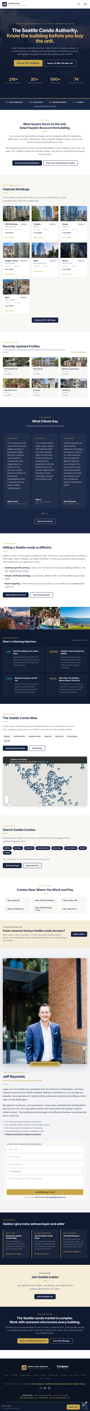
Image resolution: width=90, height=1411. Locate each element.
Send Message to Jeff (45, 1192)
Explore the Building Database (27, 163)
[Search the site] (79, 4)
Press (41, 1378)
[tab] (43, 513)
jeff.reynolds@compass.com (56, 1197)
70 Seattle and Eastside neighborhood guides (23, 1134)
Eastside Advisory (79, 1384)
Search (35, 1375)
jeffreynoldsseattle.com (28, 1398)
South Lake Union (19, 736)
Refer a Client (79, 934)
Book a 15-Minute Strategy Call (33, 1341)
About (83, 1375)
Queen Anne (59, 736)
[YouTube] (45, 1388)
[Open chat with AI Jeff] (84, 1405)
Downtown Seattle (35, 736)
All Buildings (37, 748)
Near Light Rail (13, 900)
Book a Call (73, 1407)
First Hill (6, 741)
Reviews (64, 1375)
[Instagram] (41, 1388)
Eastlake (7, 853)
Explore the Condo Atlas (15, 748)
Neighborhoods (26, 1375)
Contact (48, 1378)
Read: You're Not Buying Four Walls (60, 163)
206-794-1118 (40, 1197)
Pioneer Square (72, 736)
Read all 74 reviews (45, 521)
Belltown (7, 736)
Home (7, 1375)
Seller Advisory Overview (16, 595)
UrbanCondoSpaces (38, 1384)
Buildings (15, 1375)
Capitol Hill (48, 736)
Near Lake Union (70, 909)
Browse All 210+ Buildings (45, 320)
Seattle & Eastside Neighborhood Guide (59, 1384)
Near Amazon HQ (70, 900)
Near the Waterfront (16, 909)
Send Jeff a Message (61, 1341)
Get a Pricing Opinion (41, 595)
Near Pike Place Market (44, 900)
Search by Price (32, 865)
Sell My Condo (53, 1375)
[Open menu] (85, 4)
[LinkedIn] (49, 1388)
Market (43, 1375)
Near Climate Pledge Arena (43, 909)
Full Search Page (12, 865)
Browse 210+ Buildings (28, 63)
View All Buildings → (79, 352)
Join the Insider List (45, 1297)
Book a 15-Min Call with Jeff (60, 63)
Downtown (17, 848)
